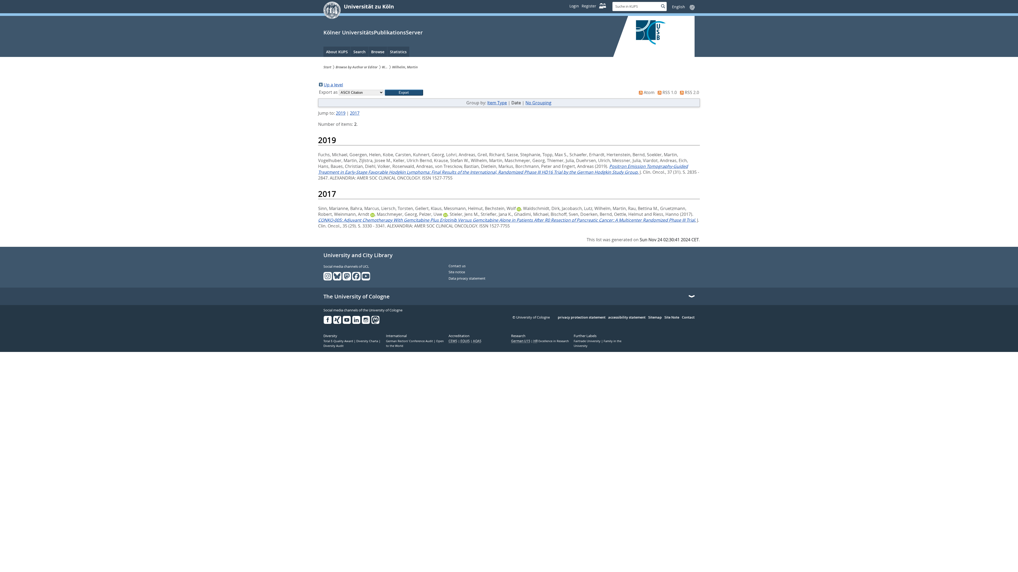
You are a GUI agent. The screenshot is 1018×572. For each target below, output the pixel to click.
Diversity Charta (367, 341)
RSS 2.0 (692, 92)
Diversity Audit (333, 346)
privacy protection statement (581, 317)
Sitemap (655, 317)
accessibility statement (627, 317)
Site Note (671, 317)
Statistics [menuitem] (398, 51)
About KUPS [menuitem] (337, 51)
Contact (688, 317)
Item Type (497, 103)
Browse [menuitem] (377, 51)
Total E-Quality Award (338, 341)
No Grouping (538, 103)
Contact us (457, 266)
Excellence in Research (551, 341)
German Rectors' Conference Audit (410, 341)
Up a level (333, 85)
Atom (649, 92)
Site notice (457, 272)
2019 (340, 113)
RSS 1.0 (669, 92)
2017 (354, 113)
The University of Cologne (356, 296)
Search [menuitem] (359, 51)
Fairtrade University (587, 341)
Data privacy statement (467, 278)
